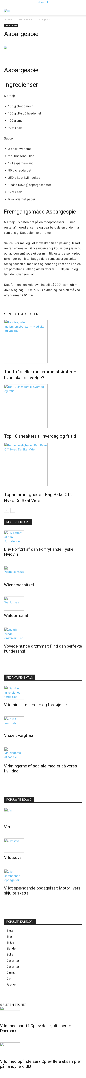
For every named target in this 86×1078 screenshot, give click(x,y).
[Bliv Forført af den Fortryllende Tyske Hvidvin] (43, 537)
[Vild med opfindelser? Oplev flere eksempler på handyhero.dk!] (43, 1049)
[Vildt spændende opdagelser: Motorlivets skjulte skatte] (43, 876)
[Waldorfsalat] (43, 604)
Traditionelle (11, 25)
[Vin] (43, 815)
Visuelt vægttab (18, 735)
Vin (7, 826)
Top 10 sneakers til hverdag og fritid (40, 436)
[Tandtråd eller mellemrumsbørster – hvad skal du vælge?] (43, 341)
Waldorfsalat (16, 615)
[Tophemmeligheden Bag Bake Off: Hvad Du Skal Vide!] (43, 464)
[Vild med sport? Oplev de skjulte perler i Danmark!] (43, 1014)
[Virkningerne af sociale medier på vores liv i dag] (43, 754)
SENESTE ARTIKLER (21, 314)
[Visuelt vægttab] (43, 723)
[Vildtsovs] (43, 845)
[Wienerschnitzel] (43, 573)
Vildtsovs (13, 857)
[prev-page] (6, 510)
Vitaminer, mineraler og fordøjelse (35, 704)
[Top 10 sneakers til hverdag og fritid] (43, 406)
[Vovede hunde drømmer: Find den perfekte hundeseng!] (43, 634)
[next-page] (12, 510)
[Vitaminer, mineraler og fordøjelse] (43, 693)
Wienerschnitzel (19, 585)
